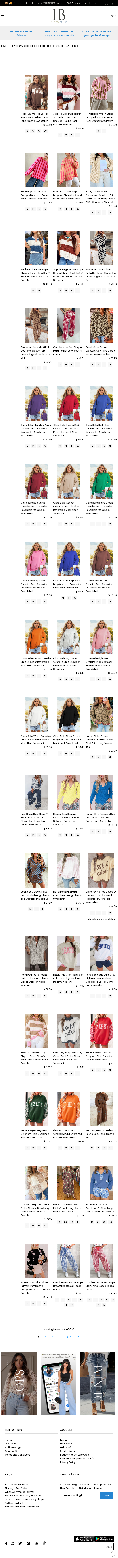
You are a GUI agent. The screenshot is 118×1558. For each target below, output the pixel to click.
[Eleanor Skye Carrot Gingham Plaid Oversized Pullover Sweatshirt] (68, 1109)
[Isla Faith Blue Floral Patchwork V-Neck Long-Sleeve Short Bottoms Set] (101, 1183)
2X (33, 131)
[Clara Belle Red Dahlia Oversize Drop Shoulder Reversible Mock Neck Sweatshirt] (36, 481)
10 (75, 1299)
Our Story (10, 1443)
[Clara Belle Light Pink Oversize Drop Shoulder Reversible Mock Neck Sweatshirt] (101, 637)
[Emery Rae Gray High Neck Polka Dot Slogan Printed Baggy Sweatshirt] (68, 953)
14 (66, 1304)
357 (68, 1337)
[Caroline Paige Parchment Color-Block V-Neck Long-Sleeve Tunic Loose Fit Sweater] (36, 1183)
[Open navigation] (12, 16)
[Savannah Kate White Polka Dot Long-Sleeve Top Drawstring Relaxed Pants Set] (101, 248)
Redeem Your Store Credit (75, 1454)
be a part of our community (59, 35)
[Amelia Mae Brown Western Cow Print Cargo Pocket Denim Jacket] (101, 325)
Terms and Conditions (17, 1454)
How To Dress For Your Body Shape (24, 1499)
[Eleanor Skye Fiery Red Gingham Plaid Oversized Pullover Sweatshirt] (101, 1031)
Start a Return (68, 1451)
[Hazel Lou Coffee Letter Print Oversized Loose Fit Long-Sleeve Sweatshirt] (36, 92)
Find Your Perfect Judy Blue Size (23, 1495)
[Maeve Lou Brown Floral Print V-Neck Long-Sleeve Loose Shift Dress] (68, 1183)
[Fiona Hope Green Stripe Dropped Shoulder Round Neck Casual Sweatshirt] (101, 92)
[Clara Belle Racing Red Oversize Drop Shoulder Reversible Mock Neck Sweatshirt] (68, 403)
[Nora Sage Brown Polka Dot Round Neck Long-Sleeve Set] (101, 1109)
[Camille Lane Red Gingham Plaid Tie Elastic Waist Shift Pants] (68, 325)
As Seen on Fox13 (14, 1503)
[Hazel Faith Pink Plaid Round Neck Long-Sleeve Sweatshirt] (68, 870)
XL (78, 134)
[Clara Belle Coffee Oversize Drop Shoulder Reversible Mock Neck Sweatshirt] (101, 559)
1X (27, 131)
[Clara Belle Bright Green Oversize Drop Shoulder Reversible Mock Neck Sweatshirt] (101, 481)
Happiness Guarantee (17, 1484)
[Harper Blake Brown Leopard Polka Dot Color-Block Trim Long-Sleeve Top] (101, 714)
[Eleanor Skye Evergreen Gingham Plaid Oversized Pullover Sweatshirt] (36, 1109)
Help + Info (66, 1447)
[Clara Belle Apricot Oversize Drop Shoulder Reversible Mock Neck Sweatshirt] (68, 481)
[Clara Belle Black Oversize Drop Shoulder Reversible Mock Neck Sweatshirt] (68, 714)
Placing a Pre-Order (16, 1488)
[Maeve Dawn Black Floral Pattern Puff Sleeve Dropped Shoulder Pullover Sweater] (36, 1261)
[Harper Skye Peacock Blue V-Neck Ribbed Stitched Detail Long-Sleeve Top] (101, 792)
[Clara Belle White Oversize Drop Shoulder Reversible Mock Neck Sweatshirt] (36, 714)
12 (80, 1299)
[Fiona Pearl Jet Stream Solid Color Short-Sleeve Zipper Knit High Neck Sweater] (36, 953)
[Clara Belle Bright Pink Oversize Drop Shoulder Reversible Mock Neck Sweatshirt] (36, 559)
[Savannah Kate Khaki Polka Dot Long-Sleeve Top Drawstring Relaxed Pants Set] (36, 325)
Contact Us (11, 1451)
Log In (63, 1440)
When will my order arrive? (19, 1491)
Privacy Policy (67, 1462)
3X (39, 131)
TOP (112, 1554)
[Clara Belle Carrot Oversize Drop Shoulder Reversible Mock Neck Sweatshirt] (36, 637)
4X (45, 131)
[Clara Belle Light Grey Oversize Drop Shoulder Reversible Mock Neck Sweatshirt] (68, 637)
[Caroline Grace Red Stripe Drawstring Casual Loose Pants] (101, 1261)
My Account (67, 1443)
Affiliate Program (14, 1447)
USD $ (109, 1546)
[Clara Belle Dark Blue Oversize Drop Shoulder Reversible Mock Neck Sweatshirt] (101, 403)
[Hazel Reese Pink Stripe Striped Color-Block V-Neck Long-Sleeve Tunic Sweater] (36, 1031)
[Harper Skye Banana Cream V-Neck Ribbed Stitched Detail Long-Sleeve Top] (68, 792)
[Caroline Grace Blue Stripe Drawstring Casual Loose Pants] (68, 1261)
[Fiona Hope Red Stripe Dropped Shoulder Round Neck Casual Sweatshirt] (36, 170)
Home (3, 46)
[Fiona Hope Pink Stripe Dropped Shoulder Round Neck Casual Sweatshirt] (68, 170)
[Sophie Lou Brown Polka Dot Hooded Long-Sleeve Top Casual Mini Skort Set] (36, 870)
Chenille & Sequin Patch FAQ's (77, 1458)
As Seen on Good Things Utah (22, 1506)
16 (72, 1304)
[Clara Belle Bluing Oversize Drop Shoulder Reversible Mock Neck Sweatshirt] (68, 559)
